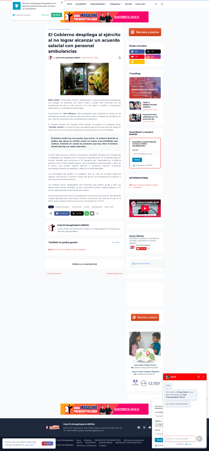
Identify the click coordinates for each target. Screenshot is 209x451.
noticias (86, 207)
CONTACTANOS (105, 443)
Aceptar (47, 443)
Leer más (29, 445)
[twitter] (144, 427)
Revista (128, 4)
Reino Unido (109, 207)
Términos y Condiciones (86, 445)
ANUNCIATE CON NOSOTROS (108, 440)
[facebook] (139, 427)
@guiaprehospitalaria (141, 263)
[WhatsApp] (86, 213)
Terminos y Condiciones (134, 440)
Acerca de (140, 4)
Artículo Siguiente (114, 273)
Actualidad (80, 4)
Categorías (115, 4)
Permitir (56, 15)
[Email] (92, 213)
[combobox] (159, 425)
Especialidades (98, 4)
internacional (76, 207)
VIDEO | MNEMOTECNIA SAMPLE (150, 104)
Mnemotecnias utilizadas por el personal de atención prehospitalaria (150, 116)
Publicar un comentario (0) (84, 264)
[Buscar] (161, 4)
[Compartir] (119, 58)
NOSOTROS (90, 443)
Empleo (102, 445)
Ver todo (115, 242)
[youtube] (150, 427)
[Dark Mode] (157, 4)
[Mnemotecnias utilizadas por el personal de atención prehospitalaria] (135, 117)
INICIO (79, 443)
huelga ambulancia (62, 29)
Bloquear (45, 15)
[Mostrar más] (97, 213)
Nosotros (88, 440)
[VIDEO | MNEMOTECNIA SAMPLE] (135, 105)
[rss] (137, 62)
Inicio (69, 4)
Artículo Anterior (54, 273)
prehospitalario (97, 207)
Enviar (137, 160)
